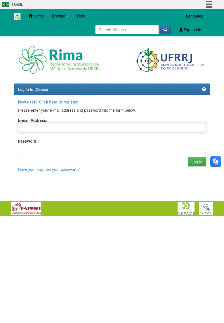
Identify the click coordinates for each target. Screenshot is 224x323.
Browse (59, 16)
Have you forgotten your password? (49, 169)
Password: (28, 141)
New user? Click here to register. (48, 102)
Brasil (11, 4)
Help (81, 16)
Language (195, 16)
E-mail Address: (33, 120)
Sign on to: (193, 29)
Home (38, 16)
